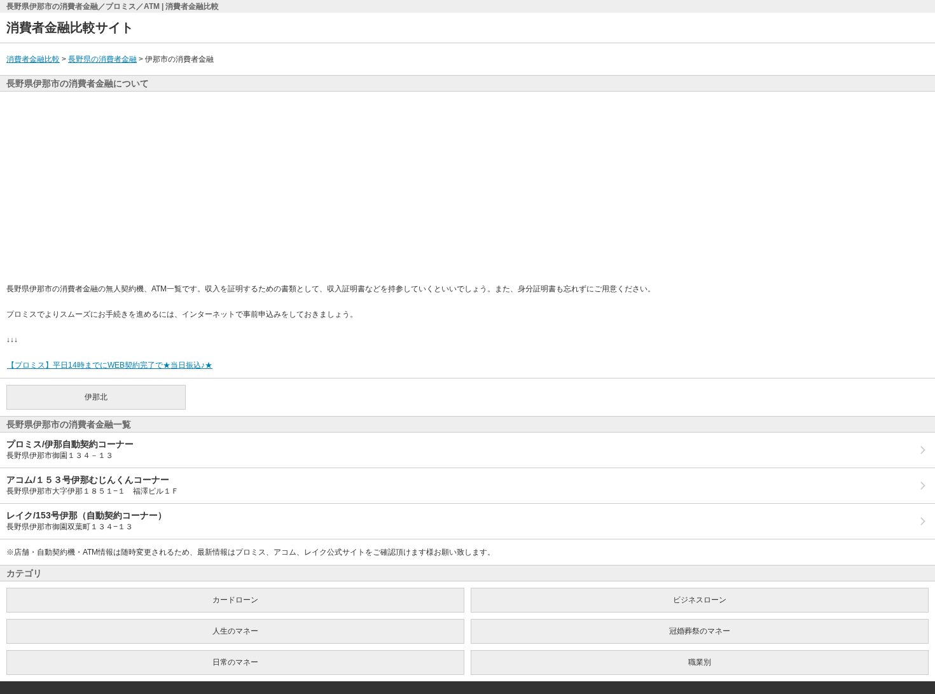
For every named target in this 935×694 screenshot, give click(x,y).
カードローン (235, 599)
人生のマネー (235, 631)
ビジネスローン (699, 599)
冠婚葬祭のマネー (699, 631)
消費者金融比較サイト (70, 27)
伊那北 (96, 396)
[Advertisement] (467, 187)
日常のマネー (235, 662)
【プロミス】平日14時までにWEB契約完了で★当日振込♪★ (109, 365)
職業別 (699, 662)
